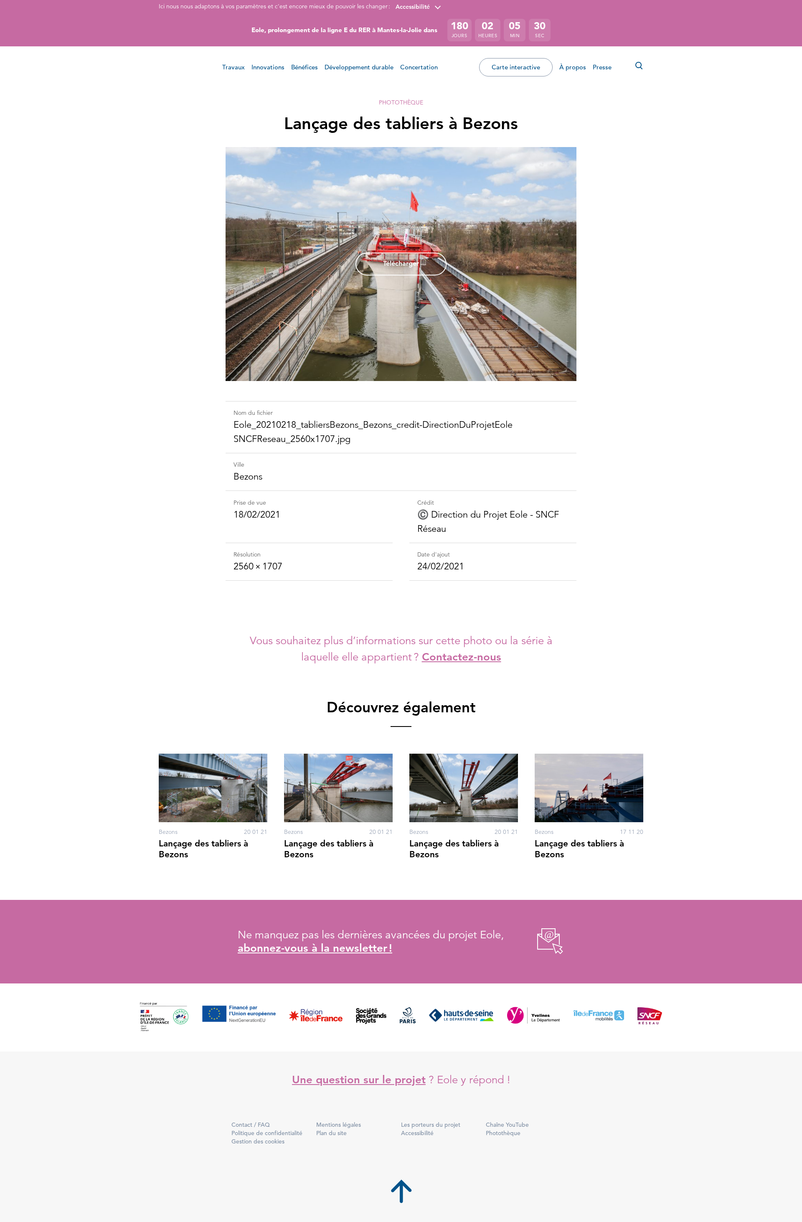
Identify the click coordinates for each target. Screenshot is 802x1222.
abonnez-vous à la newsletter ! (315, 948)
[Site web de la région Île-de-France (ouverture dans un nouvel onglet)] (315, 1017)
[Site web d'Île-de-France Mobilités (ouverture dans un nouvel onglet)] (598, 1017)
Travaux (233, 67)
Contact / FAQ (250, 1124)
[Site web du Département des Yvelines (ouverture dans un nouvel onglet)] (533, 1017)
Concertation (419, 67)
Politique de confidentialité (266, 1133)
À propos (572, 67)
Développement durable (359, 67)
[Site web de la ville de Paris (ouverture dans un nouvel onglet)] (407, 1017)
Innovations (267, 67)
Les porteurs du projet (430, 1124)
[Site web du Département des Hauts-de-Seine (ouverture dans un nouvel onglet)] (461, 1017)
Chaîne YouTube (507, 1124)
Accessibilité (413, 6)
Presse (602, 67)
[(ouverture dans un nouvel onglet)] (540, 942)
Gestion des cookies (257, 1141)
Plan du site (331, 1133)
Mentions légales (338, 1124)
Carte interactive (516, 67)
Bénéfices (304, 67)
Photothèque (401, 102)
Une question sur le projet (359, 1079)
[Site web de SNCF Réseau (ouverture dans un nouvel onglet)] (650, 1017)
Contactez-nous (461, 656)
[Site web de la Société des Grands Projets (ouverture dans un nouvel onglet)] (371, 1017)
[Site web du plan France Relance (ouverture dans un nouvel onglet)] (164, 1017)
